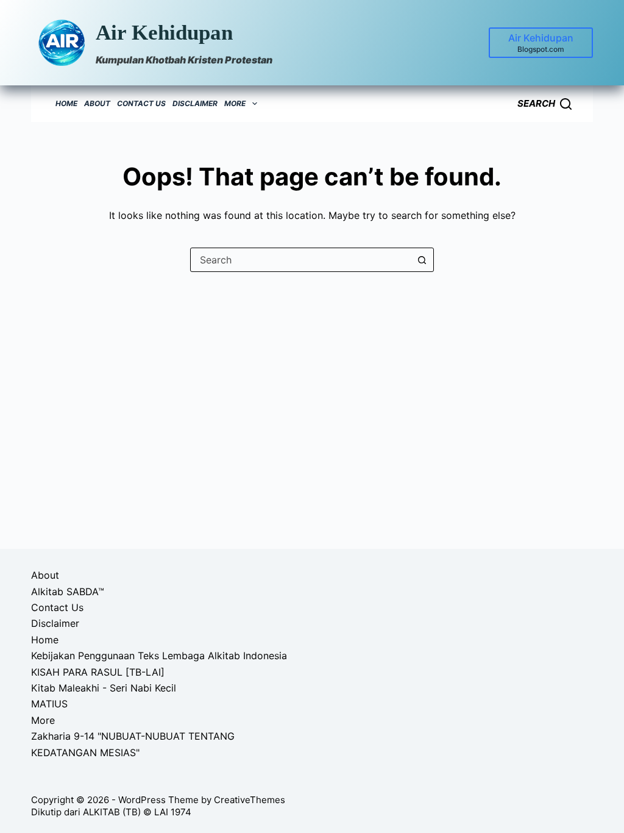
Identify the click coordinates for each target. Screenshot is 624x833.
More (235, 103)
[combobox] (300, 260)
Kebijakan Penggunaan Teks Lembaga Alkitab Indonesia (159, 655)
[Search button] (421, 259)
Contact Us (141, 103)
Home (66, 103)
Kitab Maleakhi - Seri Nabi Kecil (103, 688)
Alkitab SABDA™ (67, 591)
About (97, 103)
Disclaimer (195, 103)
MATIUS (49, 704)
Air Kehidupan (164, 33)
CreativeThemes (249, 800)
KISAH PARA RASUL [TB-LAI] (98, 672)
